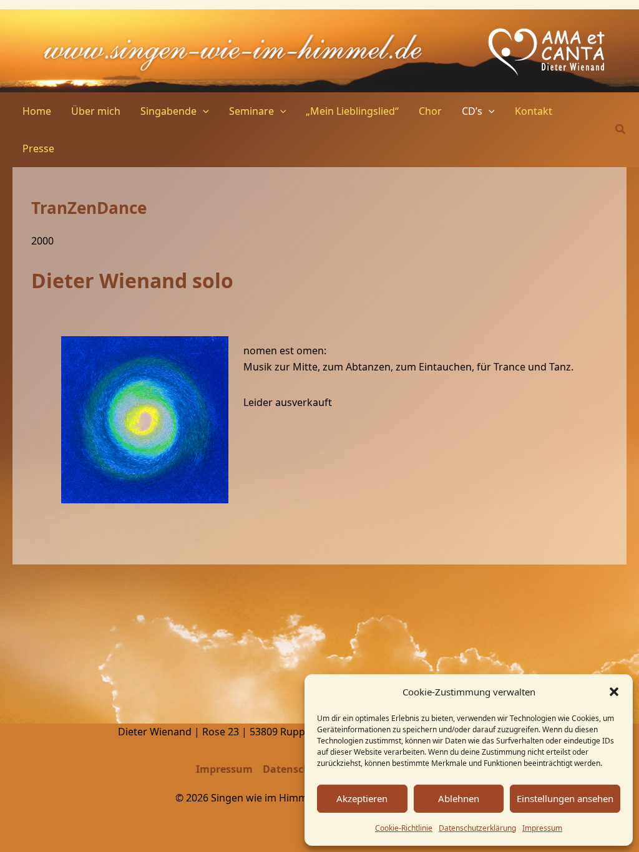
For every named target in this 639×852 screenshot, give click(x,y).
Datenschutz (294, 769)
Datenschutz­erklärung (477, 828)
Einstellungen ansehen (565, 798)
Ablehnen (458, 798)
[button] (614, 691)
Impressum (542, 828)
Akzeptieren (362, 798)
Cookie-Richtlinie (403, 828)
